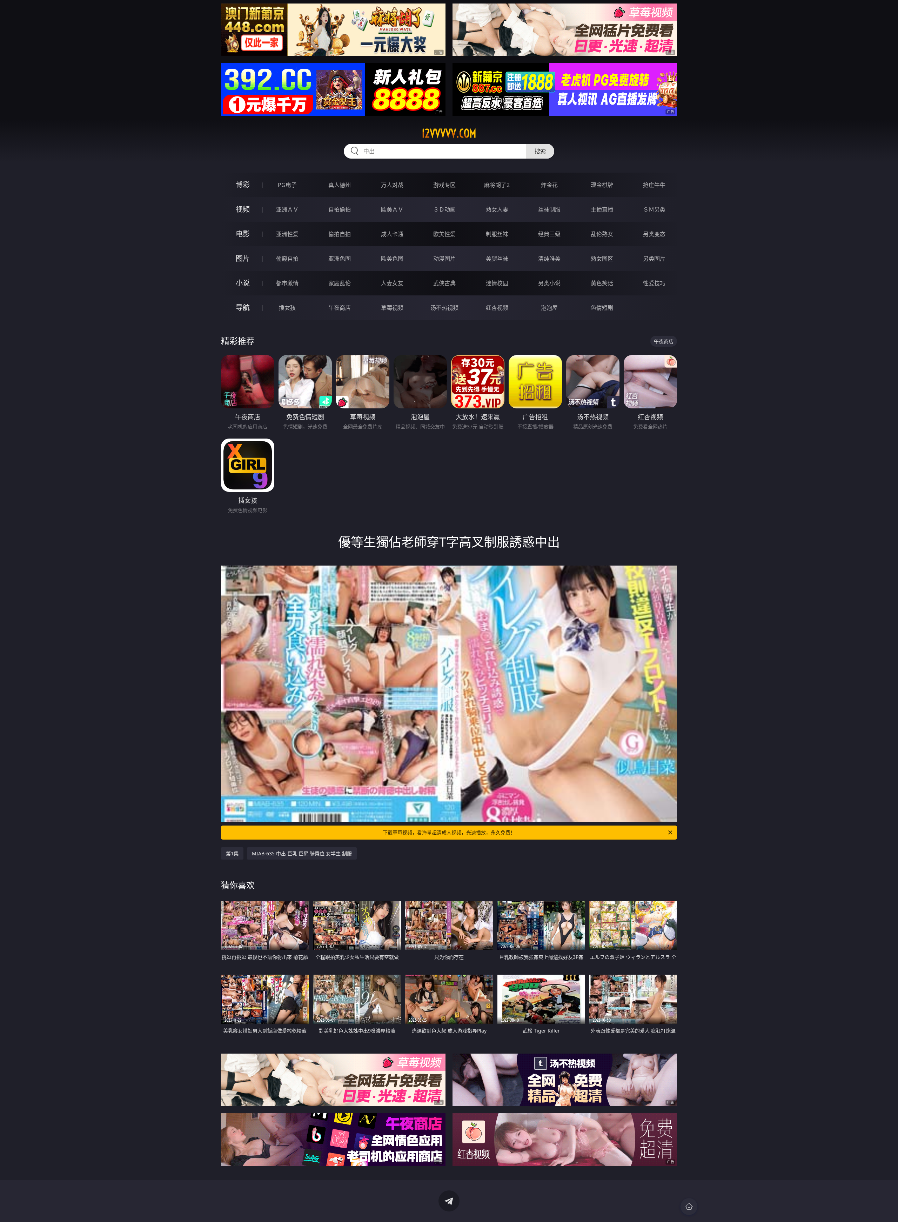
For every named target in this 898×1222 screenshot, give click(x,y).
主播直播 (602, 209)
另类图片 (654, 258)
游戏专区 (444, 185)
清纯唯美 (549, 258)
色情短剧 (602, 308)
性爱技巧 (654, 283)
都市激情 (287, 283)
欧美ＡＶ (392, 209)
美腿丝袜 (497, 258)
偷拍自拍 (339, 234)
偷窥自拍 (287, 258)
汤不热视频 (444, 308)
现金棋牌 (602, 185)
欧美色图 (392, 258)
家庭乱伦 (339, 283)
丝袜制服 (549, 209)
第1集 (232, 853)
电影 (243, 234)
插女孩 (287, 308)
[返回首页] (689, 1206)
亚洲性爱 (287, 234)
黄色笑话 (602, 283)
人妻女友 (392, 283)
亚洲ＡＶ (287, 209)
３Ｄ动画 (444, 209)
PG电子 (287, 185)
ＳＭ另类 (654, 209)
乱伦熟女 (602, 234)
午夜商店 (339, 308)
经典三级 (549, 234)
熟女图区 (602, 258)
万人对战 (392, 185)
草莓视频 (392, 308)
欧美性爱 (444, 234)
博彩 (243, 184)
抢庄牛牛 (654, 185)
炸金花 (549, 185)
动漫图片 (444, 258)
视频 (243, 209)
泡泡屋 (549, 308)
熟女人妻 (497, 209)
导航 (243, 307)
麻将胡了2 (497, 185)
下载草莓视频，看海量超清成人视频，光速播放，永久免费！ (449, 832)
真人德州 (339, 185)
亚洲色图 (339, 258)
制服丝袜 (497, 234)
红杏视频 (497, 308)
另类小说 (549, 283)
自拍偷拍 (339, 209)
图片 (243, 258)
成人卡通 (392, 234)
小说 (243, 283)
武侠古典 (444, 283)
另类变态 (654, 234)
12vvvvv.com (449, 133)
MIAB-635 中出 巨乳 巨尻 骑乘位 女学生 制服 (302, 853)
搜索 (540, 151)
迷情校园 (497, 283)
